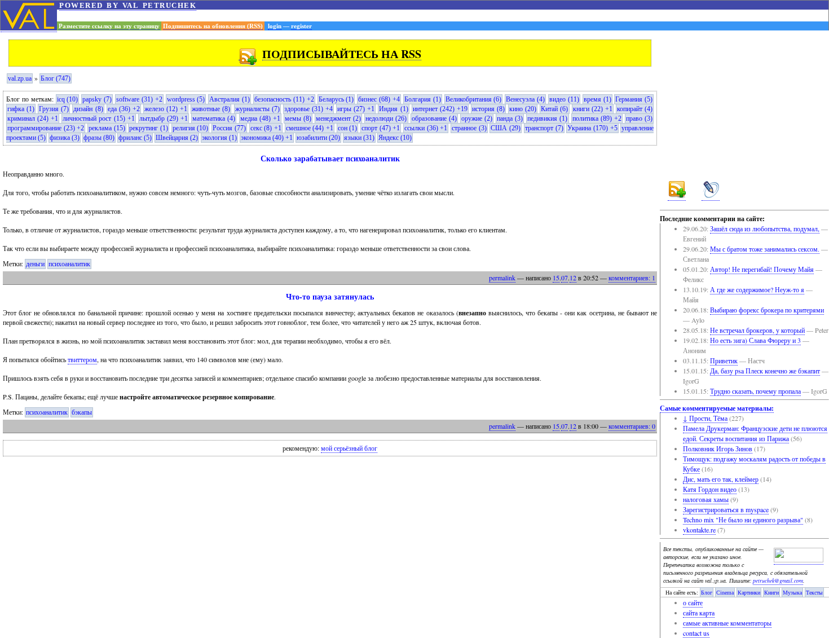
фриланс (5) (135, 138)
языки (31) (359, 138)
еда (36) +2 (124, 109)
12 (573, 277)
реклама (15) (107, 128)
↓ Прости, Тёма (705, 418)
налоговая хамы (706, 499)
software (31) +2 (139, 99)
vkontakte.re (699, 529)
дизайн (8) (88, 109)
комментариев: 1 (631, 277)
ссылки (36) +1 (425, 128)
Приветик (724, 360)
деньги (35, 264)
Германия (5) (633, 99)
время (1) (597, 99)
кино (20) (522, 109)
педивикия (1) (547, 118)
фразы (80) (98, 138)
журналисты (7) (257, 109)
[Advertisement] (442, 15)
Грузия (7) (54, 109)
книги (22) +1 (592, 109)
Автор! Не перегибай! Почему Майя (762, 269)
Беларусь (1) (336, 99)
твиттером (82, 359)
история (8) (488, 109)
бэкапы (82, 412)
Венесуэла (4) (525, 99)
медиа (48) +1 (260, 118)
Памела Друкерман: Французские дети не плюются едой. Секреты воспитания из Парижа (755, 433)
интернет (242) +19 (440, 109)
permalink (502, 277)
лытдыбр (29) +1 (163, 118)
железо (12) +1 (165, 109)
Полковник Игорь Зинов (717, 448)
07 (564, 277)
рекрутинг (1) (148, 128)
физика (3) (65, 138)
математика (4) (213, 118)
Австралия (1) (229, 99)
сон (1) (348, 128)
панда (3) (510, 118)
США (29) (506, 128)
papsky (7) (97, 99)
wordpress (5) (186, 99)
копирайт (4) (634, 109)
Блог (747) (55, 78)
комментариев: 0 (631, 425)
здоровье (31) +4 (308, 109)
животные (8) (211, 109)
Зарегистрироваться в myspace (726, 509)
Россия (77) (229, 128)
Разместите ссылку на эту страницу (109, 26)
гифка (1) (20, 109)
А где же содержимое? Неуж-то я (757, 289)
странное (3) (469, 128)
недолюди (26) (386, 118)
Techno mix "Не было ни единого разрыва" (743, 519)
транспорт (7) (544, 128)
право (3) (639, 118)
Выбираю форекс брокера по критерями (767, 309)
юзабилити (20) (318, 138)
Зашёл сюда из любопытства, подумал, (764, 228)
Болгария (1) (422, 99)
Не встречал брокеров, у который (757, 330)
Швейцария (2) (177, 138)
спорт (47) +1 (380, 128)
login (274, 26)
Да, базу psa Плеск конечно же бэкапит (765, 370)
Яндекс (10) (395, 138)
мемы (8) (298, 118)
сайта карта (699, 612)
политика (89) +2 (596, 118)
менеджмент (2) (338, 118)
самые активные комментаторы (727, 622)
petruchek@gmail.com (778, 580)
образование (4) (434, 118)
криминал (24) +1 (32, 118)
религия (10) (191, 128)
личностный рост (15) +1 (98, 118)
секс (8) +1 (265, 128)
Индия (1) (393, 109)
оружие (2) (476, 118)
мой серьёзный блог (349, 448)
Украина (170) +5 (592, 128)
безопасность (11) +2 (284, 99)
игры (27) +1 (355, 109)
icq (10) (67, 99)
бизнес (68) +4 (379, 99)
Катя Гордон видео (710, 489)
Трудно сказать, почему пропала (755, 390)
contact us (696, 632)
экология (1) (219, 138)
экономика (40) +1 (267, 138)
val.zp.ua (20, 78)
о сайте (693, 602)
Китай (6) (554, 109)
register (301, 26)
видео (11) (564, 99)
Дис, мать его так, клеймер (721, 478)
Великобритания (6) (474, 99)
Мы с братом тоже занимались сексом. (764, 248)
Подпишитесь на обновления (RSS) (213, 26)
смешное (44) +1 (309, 128)
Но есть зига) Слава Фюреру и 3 (755, 340)
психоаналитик (69, 264)
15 (556, 277)
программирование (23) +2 (45, 128)
